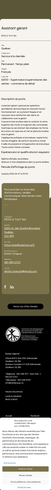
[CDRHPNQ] (24, 339)
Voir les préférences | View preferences (25, 482)
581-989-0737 (12, 262)
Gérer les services (10, 463)
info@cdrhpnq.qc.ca (14, 383)
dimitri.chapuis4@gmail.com (20, 271)
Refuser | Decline (25, 475)
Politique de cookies (24, 487)
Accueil (8, 416)
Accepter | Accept (25, 469)
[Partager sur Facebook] (5, 287)
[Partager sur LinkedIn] (12, 287)
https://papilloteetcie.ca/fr (19, 245)
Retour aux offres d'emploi (25, 306)
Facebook (35, 416)
